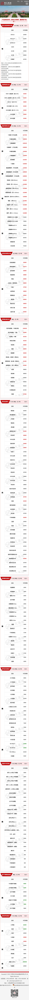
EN (22, 1)
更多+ (25, 25)
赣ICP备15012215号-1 (6, 985)
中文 (18, 1)
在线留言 (26, 1)
